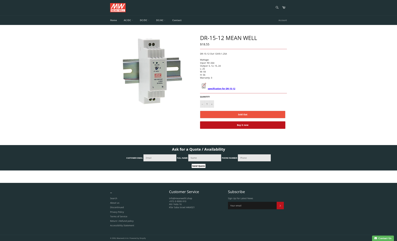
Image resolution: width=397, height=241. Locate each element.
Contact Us (384, 238)
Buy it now (242, 125)
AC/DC (128, 20)
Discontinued (117, 207)
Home (113, 20)
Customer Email (134, 158)
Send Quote (198, 165)
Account (283, 20)
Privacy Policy (117, 211)
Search (113, 198)
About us (114, 202)
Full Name (182, 158)
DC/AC (160, 20)
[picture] (203, 88)
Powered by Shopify (137, 238)
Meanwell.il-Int (123, 238)
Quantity (205, 97)
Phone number (229, 158)
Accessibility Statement (122, 225)
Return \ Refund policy (122, 220)
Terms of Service (118, 216)
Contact (177, 20)
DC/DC (144, 20)
